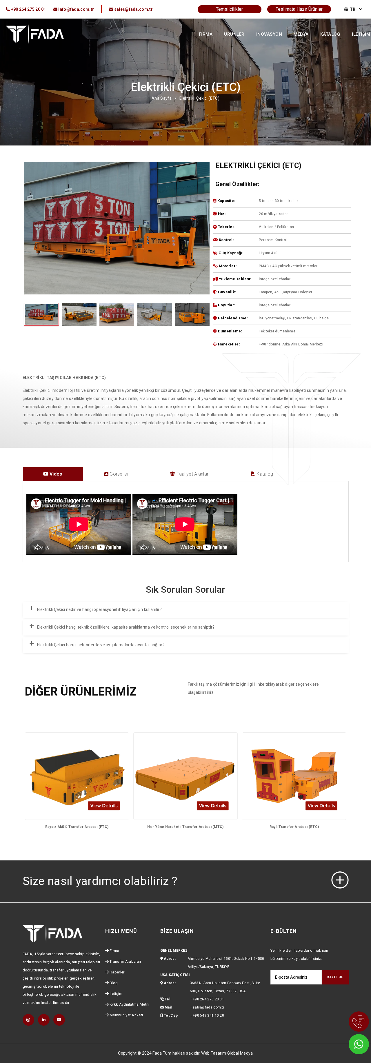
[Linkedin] (44, 1020)
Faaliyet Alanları (192, 474)
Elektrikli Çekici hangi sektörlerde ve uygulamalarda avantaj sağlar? (101, 644)
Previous (117, 301)
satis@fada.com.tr (208, 1007)
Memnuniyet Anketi (126, 1015)
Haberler (117, 972)
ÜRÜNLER (234, 34)
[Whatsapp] (350, 1042)
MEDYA (301, 34)
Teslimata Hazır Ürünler (299, 9)
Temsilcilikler (229, 9)
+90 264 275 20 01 (208, 999)
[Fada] (35, 33)
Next (117, 331)
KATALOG (330, 34)
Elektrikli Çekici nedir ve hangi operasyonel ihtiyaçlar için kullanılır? (99, 609)
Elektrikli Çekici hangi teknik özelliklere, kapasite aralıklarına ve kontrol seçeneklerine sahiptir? (126, 627)
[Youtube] (59, 1020)
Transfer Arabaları (125, 961)
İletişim (116, 993)
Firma (114, 951)
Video (55, 474)
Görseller (118, 474)
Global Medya (240, 1053)
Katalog (264, 474)
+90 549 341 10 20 (208, 1015)
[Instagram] (28, 1020)
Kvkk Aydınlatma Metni (129, 1004)
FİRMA (206, 34)
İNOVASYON (269, 34)
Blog (114, 983)
